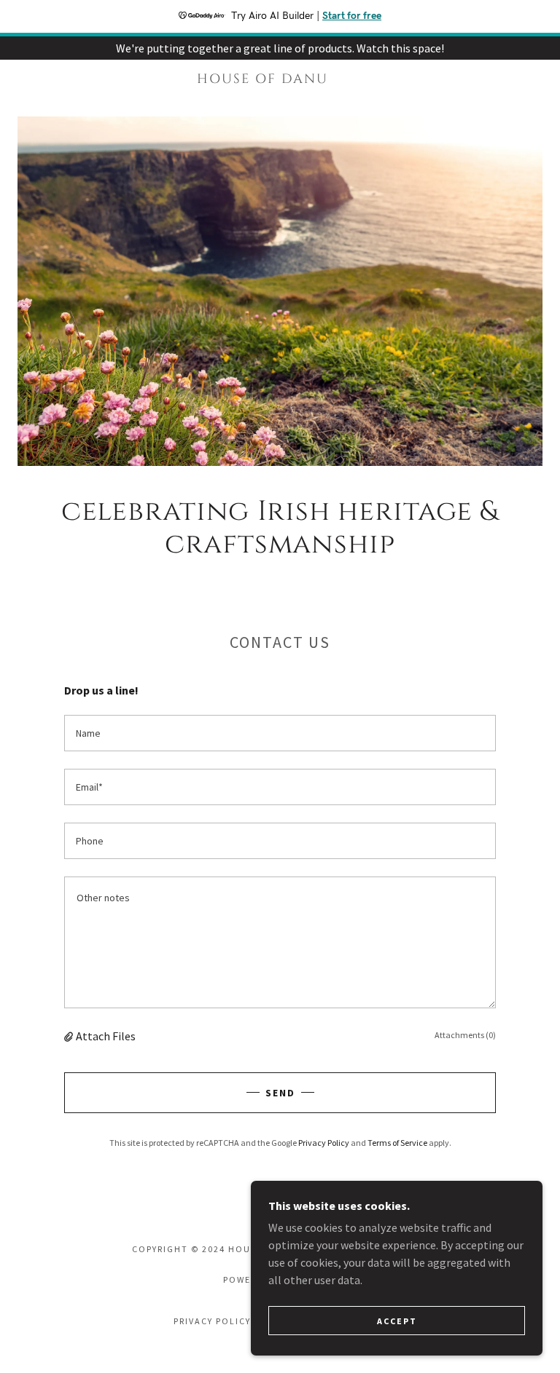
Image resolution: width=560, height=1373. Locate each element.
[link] (262, 78)
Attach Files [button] (106, 1036)
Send (280, 1092)
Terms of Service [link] (397, 1142)
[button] (70, 1036)
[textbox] (280, 733)
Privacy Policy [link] (323, 1142)
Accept (397, 1320)
